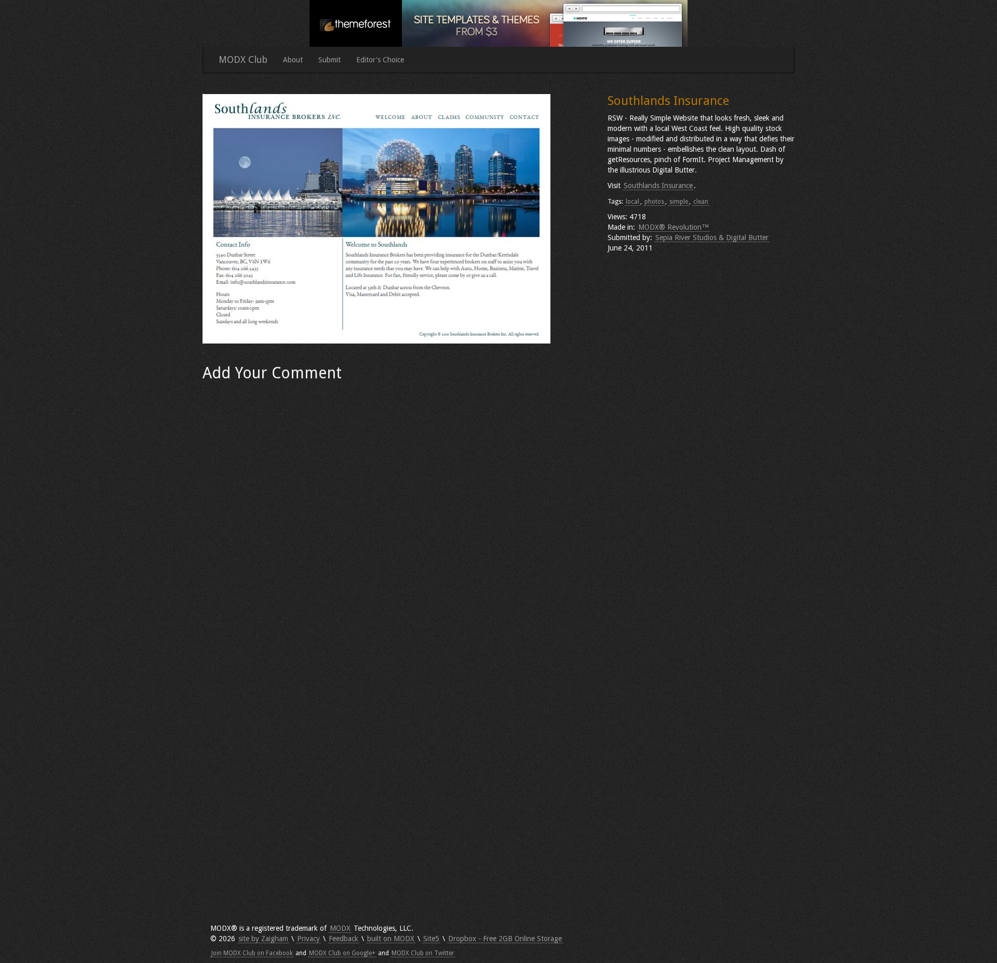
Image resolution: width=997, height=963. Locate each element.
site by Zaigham (263, 938)
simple (678, 201)
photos (654, 201)
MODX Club (243, 59)
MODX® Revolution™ (673, 227)
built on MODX (390, 938)
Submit (329, 60)
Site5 (431, 938)
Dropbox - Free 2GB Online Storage (505, 938)
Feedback (343, 938)
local (632, 201)
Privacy (308, 938)
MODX (340, 928)
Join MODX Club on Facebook (252, 953)
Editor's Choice (380, 60)
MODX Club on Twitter (423, 953)
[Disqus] (397, 517)
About (293, 60)
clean (700, 201)
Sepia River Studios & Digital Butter (712, 237)
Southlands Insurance (658, 185)
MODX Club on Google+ (342, 953)
